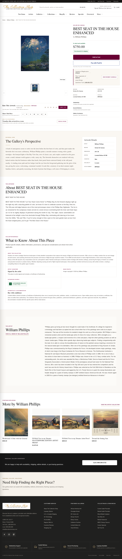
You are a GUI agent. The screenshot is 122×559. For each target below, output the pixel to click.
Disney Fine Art (75, 517)
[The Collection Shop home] (18, 7)
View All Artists (75, 527)
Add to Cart (96, 57)
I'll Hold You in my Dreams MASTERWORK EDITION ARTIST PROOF (45, 440)
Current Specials (102, 525)
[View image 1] (35, 88)
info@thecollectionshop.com (10, 529)
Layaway (109, 1)
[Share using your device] (41, 114)
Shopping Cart (47, 527)
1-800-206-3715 (91, 1)
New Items (21, 14)
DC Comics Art (74, 514)
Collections (51, 14)
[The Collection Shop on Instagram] (9, 534)
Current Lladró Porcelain (104, 508)
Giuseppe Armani (75, 511)
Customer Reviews (49, 525)
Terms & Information (92, 555)
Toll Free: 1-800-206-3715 (9, 524)
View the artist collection (110, 404)
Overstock (90, 14)
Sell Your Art (101, 1)
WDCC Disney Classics (104, 522)
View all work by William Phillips (17, 334)
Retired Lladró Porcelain (104, 511)
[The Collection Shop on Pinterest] (14, 534)
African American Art (76, 508)
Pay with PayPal (96, 63)
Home (3, 20)
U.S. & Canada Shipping (50, 514)
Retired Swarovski (102, 519)
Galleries (39, 14)
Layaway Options (48, 511)
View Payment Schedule (109, 77)
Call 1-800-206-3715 (99, 462)
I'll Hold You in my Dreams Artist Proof (75, 438)
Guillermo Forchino (75, 522)
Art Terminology (48, 517)
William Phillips (10, 20)
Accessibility (47, 519)
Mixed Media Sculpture (103, 514)
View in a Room (62, 121)
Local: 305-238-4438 (8, 527)
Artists (30, 14)
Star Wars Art (101, 517)
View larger (62, 79)
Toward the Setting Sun (100, 438)
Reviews (72, 14)
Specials (81, 14)
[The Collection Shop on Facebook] (4, 534)
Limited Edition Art (75, 525)
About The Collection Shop (51, 508)
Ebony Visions (74, 519)
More (99, 14)
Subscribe (116, 1)
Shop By (62, 14)
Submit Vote (63, 107)
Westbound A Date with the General (14, 438)
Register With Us (48, 522)
